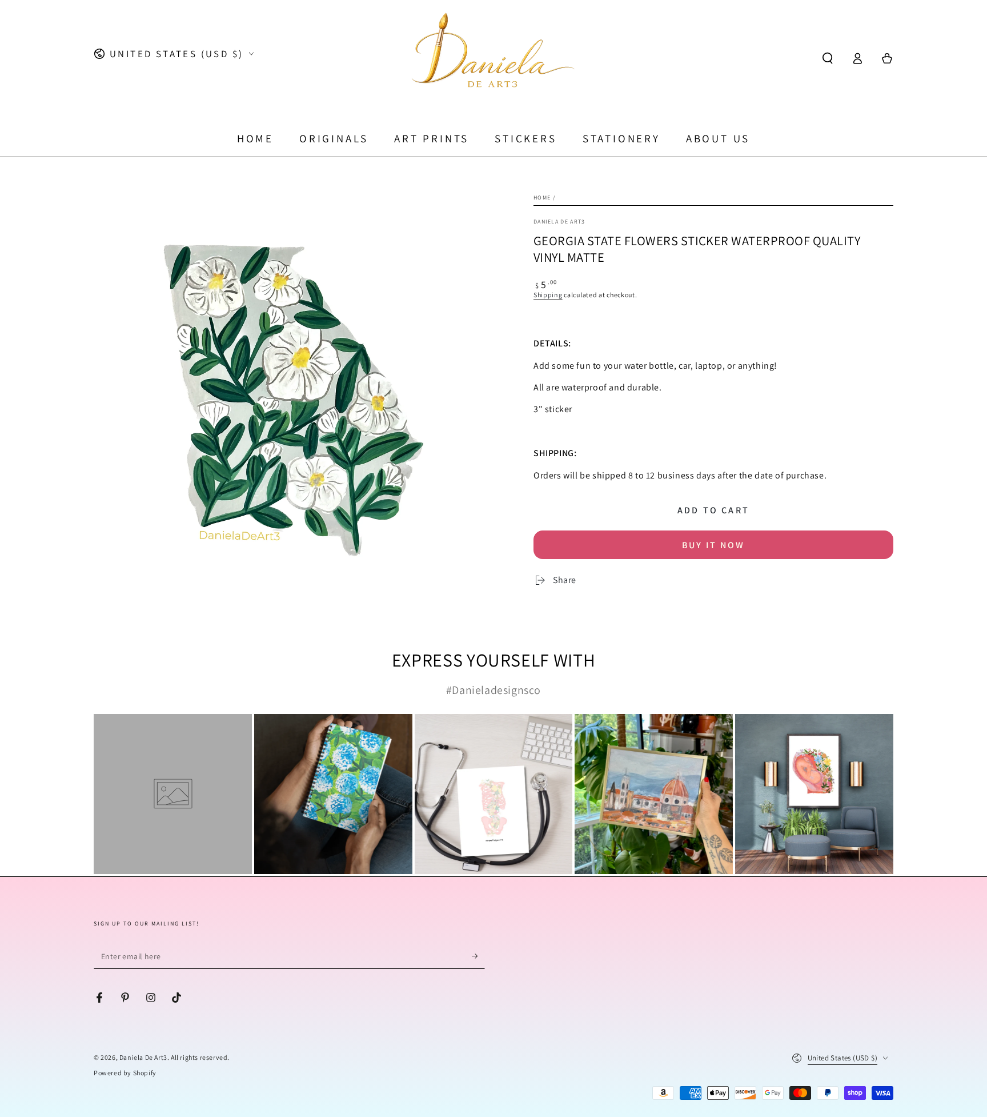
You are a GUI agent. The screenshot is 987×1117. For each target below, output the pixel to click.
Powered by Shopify (125, 1072)
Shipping (548, 294)
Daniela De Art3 (143, 1057)
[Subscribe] (478, 955)
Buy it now (713, 545)
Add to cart (713, 510)
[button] (827, 58)
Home (542, 197)
